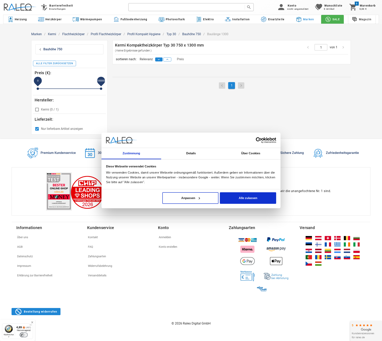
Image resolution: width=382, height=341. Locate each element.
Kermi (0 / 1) (50, 109)
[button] (292, 7)
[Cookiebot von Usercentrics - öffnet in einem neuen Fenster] (258, 140)
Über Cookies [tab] (250, 153)
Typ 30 (171, 34)
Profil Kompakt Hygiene (143, 34)
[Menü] (30, 326)
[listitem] (49, 237)
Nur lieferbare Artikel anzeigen (62, 129)
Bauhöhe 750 (191, 34)
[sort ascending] (167, 59)
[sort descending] (159, 59)
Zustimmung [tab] (131, 153)
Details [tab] (191, 153)
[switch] (24, 334)
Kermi (52, 34)
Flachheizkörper (73, 34)
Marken (36, 34)
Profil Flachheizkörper (106, 34)
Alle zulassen (248, 198)
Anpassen (188, 198)
